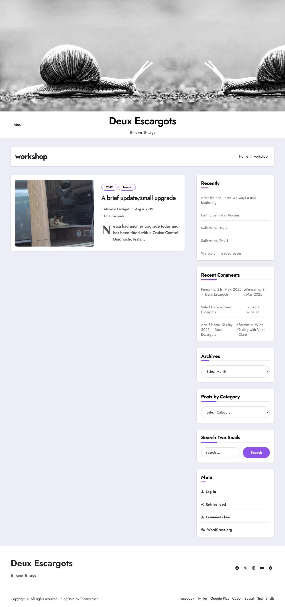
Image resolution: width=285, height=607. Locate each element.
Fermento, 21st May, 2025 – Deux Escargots (221, 292)
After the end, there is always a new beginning (228, 200)
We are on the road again (221, 253)
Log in (211, 491)
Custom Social (243, 598)
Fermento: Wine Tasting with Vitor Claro (251, 329)
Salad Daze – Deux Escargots (216, 310)
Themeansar (88, 598)
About (18, 124)
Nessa (127, 187)
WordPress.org (219, 529)
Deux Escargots (142, 120)
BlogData (67, 598)
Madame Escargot (116, 209)
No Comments (114, 216)
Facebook (186, 598)
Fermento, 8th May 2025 (256, 292)
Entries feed (216, 504)
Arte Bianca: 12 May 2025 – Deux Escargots (216, 329)
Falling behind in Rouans (220, 215)
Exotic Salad (255, 310)
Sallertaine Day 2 (214, 228)
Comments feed (219, 517)
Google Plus (219, 598)
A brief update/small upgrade (138, 197)
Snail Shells (265, 598)
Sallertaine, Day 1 (214, 240)
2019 (109, 187)
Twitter (202, 598)
